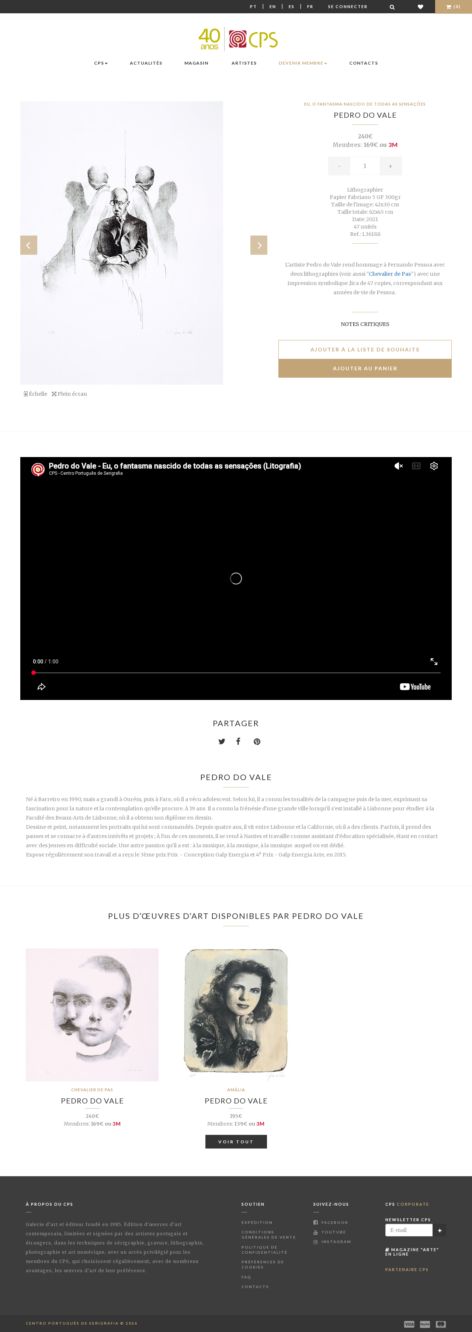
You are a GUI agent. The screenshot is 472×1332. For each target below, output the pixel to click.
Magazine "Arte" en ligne (412, 1251)
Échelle (37, 394)
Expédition (257, 1222)
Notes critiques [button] (365, 324)
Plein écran (71, 394)
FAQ (246, 1277)
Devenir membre (301, 63)
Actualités (146, 63)
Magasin (196, 63)
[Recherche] (393, 7)
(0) (456, 6)
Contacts (363, 63)
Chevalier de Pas (390, 274)
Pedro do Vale (365, 114)
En (273, 6)
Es (292, 6)
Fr (310, 6)
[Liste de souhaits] (421, 7)
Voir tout (236, 1141)
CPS (99, 63)
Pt (253, 6)
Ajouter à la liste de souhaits (365, 349)
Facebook (334, 1222)
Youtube (333, 1232)
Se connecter (348, 6)
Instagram (335, 1241)
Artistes (244, 63)
